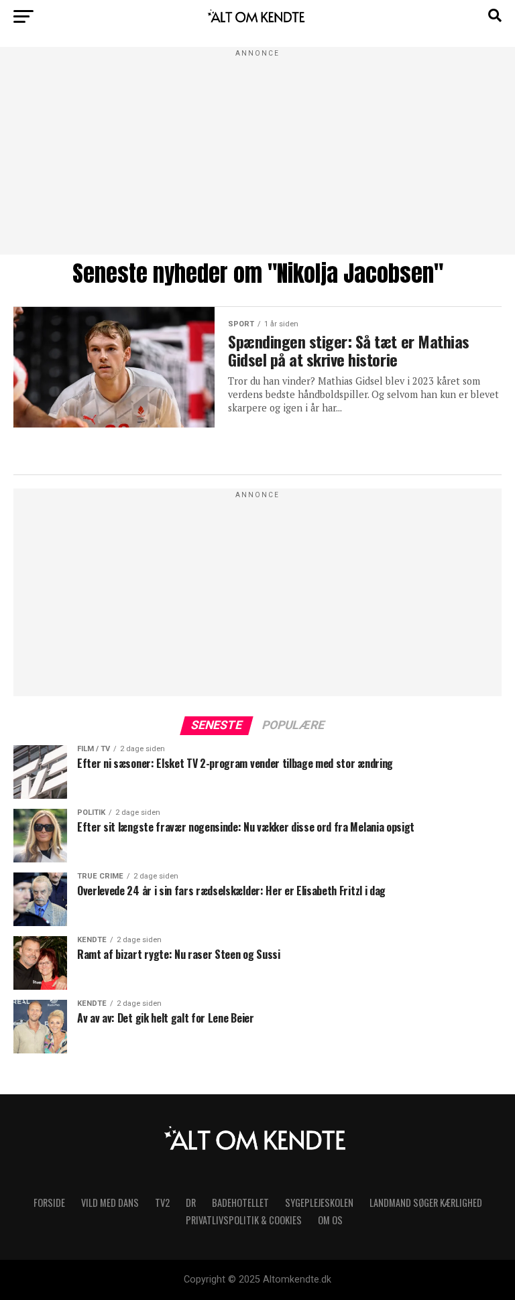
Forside (49, 1202)
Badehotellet (240, 1202)
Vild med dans (110, 1202)
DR (191, 1202)
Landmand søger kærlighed (425, 1202)
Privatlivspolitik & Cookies (244, 1220)
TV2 (162, 1202)
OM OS (330, 1220)
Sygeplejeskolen (319, 1202)
